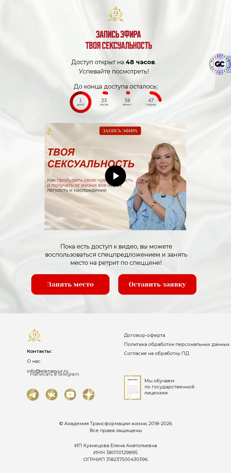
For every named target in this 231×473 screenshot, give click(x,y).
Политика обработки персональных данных (176, 344)
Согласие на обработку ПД (156, 353)
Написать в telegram (54, 374)
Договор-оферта (144, 335)
